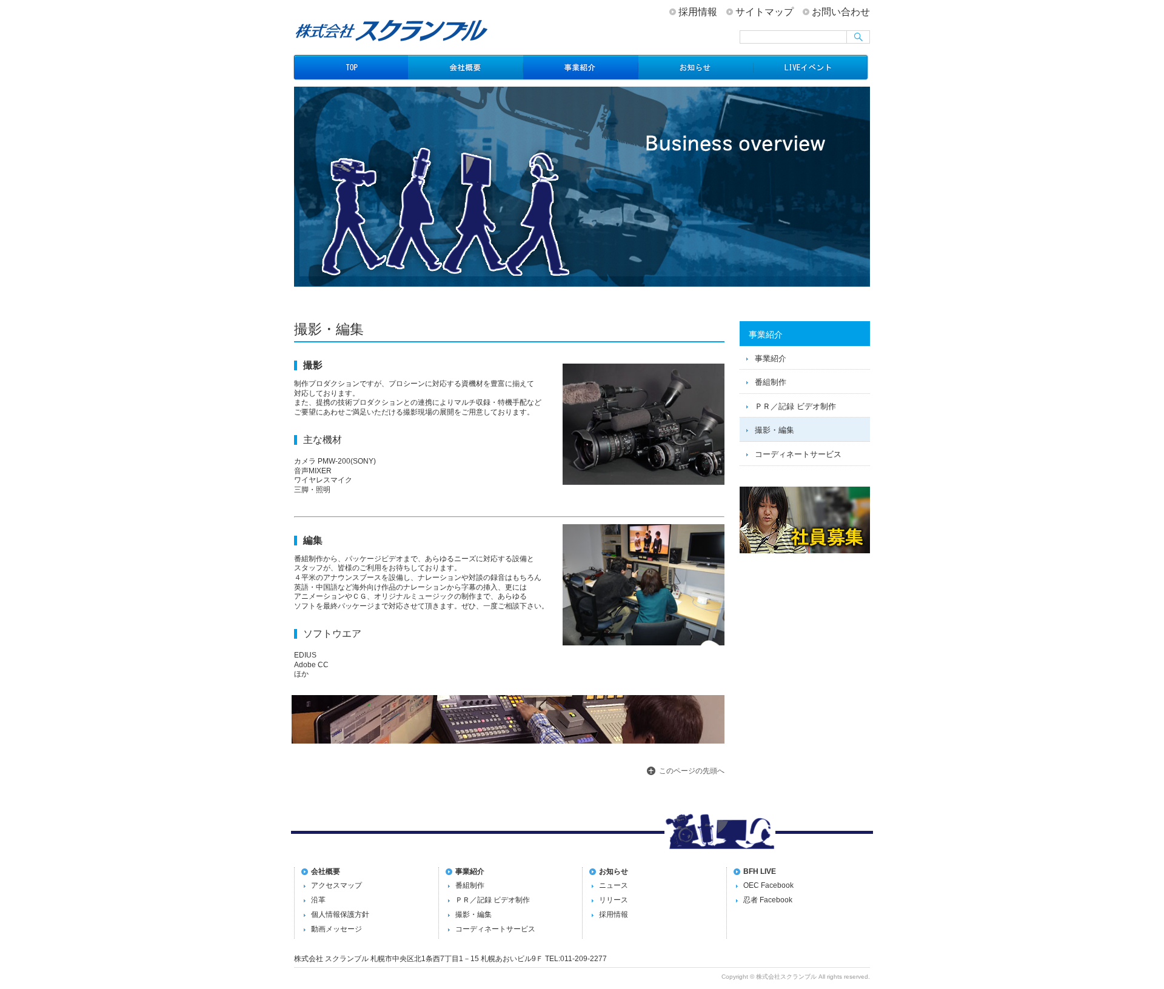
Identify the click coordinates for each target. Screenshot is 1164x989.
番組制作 (770, 382)
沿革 (318, 900)
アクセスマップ (336, 885)
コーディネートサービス (798, 454)
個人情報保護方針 (340, 914)
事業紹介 (580, 67)
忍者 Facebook (767, 900)
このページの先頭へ (691, 771)
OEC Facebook (768, 885)
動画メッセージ (336, 929)
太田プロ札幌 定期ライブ (811, 67)
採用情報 (697, 12)
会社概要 (465, 67)
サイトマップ (764, 12)
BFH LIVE (759, 871)
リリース (613, 900)
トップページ (350, 67)
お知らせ (696, 67)
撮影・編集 (774, 430)
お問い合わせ (841, 12)
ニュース (613, 885)
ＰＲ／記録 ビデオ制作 (795, 406)
